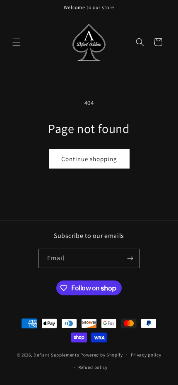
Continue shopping (89, 159)
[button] (16, 42)
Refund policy (93, 367)
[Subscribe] (130, 258)
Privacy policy (146, 355)
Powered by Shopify (101, 354)
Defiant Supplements (56, 354)
